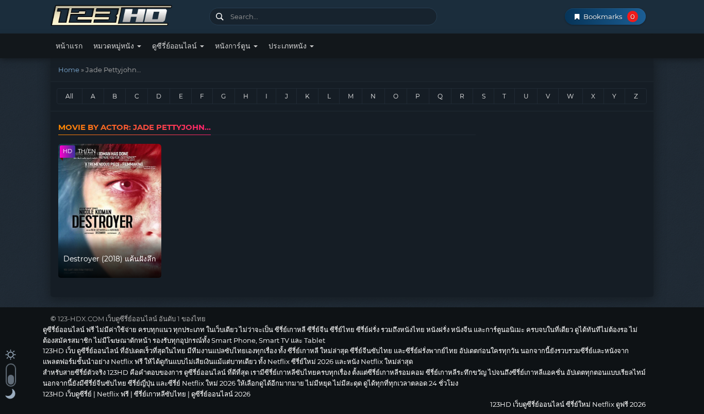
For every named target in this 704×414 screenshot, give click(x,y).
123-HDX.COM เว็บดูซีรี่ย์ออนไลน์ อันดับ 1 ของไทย (132, 318)
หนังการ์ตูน (234, 46)
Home (68, 69)
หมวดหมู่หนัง (114, 46)
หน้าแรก (69, 46)
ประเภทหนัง (289, 46)
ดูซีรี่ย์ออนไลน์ (175, 46)
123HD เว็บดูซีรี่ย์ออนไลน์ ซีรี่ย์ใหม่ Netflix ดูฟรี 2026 (126, 14)
